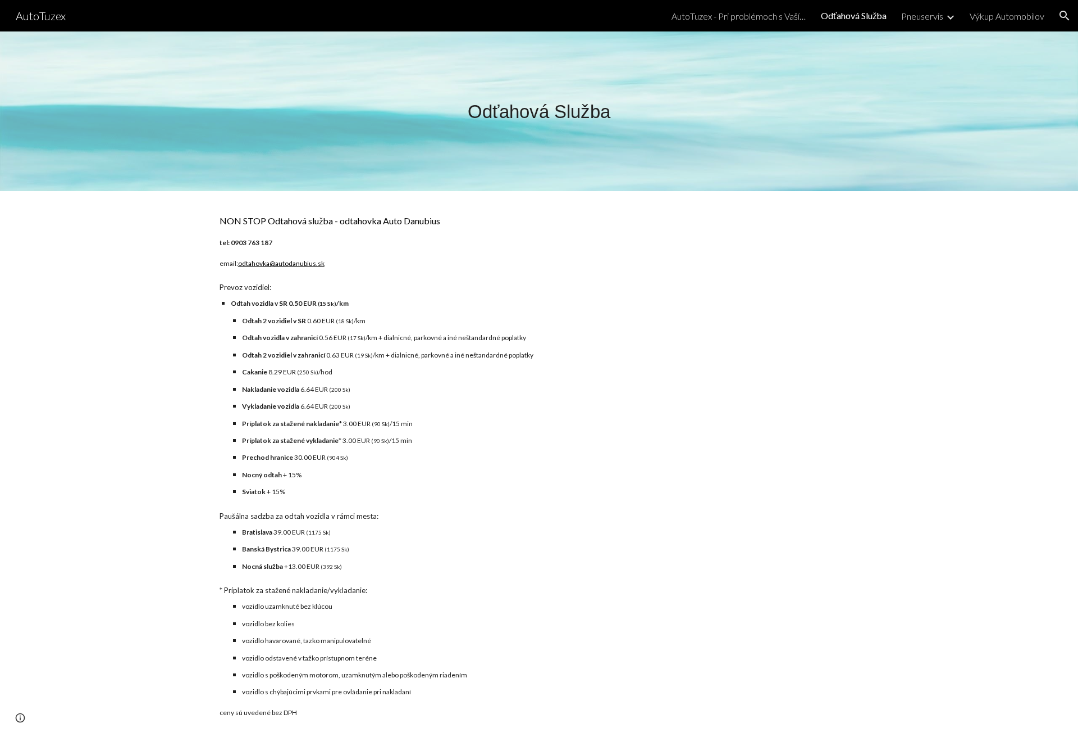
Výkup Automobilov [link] (1007, 16)
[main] (539, 111)
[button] (1064, 15)
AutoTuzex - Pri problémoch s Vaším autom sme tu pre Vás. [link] (739, 16)
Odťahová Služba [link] (854, 15)
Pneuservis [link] (922, 16)
